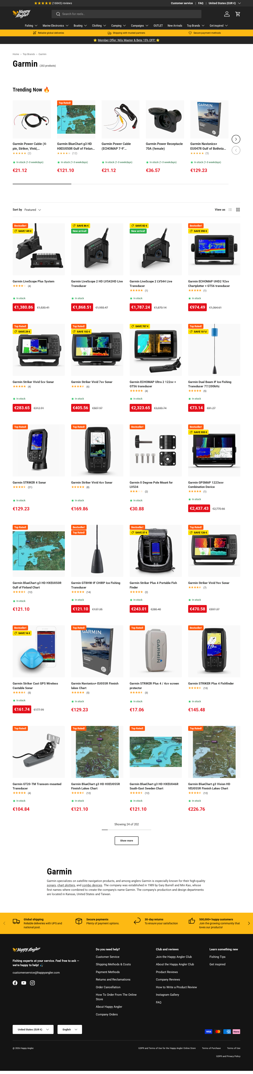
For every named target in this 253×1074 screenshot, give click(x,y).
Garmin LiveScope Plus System (33, 281)
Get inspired (216, 25)
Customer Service (107, 957)
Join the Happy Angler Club (174, 957)
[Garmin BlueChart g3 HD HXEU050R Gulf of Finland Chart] (39, 551)
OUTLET (158, 25)
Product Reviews (167, 972)
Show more (126, 840)
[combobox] (126, 14)
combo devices (92, 885)
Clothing (97, 25)
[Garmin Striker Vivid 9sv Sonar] (214, 551)
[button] (238, 14)
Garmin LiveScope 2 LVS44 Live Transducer (151, 284)
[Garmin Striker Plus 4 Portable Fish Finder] (156, 551)
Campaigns (137, 25)
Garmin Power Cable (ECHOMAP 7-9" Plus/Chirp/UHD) (116, 146)
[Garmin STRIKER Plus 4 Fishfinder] (214, 651)
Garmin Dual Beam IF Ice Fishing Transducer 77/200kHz (209, 384)
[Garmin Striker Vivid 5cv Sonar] (39, 350)
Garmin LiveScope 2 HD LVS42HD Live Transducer (97, 284)
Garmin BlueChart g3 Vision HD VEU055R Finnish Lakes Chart (209, 786)
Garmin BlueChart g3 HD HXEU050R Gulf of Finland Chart (75, 146)
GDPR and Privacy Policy (228, 1056)
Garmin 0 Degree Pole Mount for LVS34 (151, 485)
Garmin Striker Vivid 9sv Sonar (208, 583)
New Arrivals (175, 25)
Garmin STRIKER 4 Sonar (29, 482)
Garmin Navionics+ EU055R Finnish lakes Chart (94, 686)
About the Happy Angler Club (175, 964)
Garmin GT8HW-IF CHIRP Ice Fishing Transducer (95, 585)
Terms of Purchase (211, 1048)
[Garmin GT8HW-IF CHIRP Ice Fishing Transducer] (97, 551)
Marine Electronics (53, 25)
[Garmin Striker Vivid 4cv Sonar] (97, 450)
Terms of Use (233, 1048)
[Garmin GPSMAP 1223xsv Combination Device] (214, 450)
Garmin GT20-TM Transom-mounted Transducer (37, 786)
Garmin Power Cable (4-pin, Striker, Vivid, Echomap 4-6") (30, 146)
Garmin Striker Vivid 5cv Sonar (33, 382)
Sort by (17, 209)
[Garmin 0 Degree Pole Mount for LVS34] (156, 450)
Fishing (29, 25)
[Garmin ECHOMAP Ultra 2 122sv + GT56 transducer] (156, 350)
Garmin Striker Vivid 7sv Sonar (91, 382)
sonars (51, 885)
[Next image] (90, 119)
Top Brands (193, 25)
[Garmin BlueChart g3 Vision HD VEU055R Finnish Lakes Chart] (214, 752)
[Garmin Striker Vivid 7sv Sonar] (97, 350)
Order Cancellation (108, 987)
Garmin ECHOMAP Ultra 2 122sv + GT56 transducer (153, 384)
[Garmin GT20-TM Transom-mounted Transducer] (39, 752)
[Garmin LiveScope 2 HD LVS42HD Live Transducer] (97, 249)
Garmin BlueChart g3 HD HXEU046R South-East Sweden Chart (154, 786)
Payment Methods (108, 972)
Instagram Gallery (167, 994)
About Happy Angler (109, 1007)
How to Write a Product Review (176, 987)
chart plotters (66, 885)
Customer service (182, 3)
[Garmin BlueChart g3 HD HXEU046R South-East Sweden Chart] (156, 752)
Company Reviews (168, 979)
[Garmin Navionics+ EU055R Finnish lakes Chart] (97, 651)
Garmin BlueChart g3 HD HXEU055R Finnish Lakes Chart (95, 786)
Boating (78, 25)
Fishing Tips (218, 957)
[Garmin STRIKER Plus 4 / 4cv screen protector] (156, 651)
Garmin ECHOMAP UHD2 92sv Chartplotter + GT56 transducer (209, 284)
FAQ (200, 3)
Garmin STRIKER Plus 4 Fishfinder (211, 683)
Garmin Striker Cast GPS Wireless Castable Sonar (35, 686)
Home (16, 54)
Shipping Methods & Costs (113, 964)
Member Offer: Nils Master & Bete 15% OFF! (127, 40)
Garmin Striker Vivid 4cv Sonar (91, 482)
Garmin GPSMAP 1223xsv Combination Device (206, 485)
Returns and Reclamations (113, 979)
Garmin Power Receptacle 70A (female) (164, 146)
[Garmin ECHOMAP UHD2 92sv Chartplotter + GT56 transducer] (214, 249)
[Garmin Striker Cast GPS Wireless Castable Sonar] (39, 651)
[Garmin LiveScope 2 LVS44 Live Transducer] (156, 249)
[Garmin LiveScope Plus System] (39, 249)
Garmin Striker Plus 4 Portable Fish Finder (153, 585)
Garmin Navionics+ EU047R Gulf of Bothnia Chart (207, 146)
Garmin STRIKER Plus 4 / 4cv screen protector (154, 686)
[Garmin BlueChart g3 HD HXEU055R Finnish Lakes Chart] (97, 752)
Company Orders (107, 1014)
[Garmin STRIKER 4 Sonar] (39, 450)
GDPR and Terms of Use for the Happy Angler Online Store (167, 1048)
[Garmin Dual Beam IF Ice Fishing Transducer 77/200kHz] (214, 350)
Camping (116, 25)
